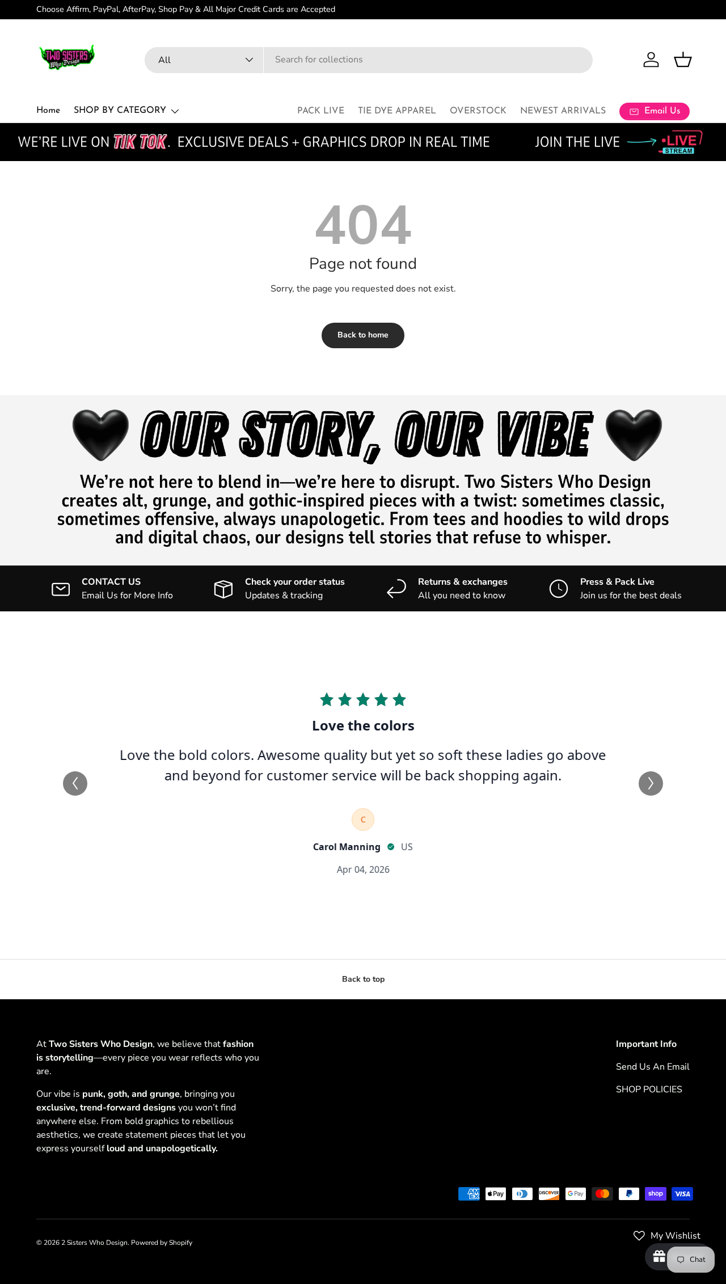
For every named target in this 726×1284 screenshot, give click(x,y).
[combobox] (369, 60)
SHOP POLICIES (649, 1089)
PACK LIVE (320, 111)
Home (48, 110)
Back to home (363, 335)
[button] (682, 59)
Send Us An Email (653, 1067)
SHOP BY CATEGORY (120, 110)
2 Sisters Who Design (94, 1242)
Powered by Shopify (161, 1242)
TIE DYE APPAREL (397, 111)
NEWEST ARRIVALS (563, 111)
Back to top (363, 979)
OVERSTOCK (478, 111)
